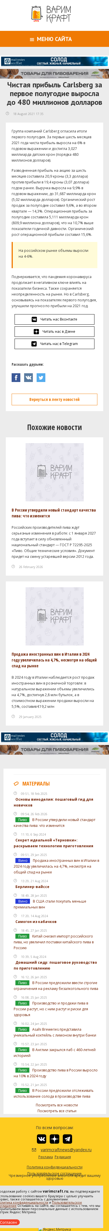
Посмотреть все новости (57, 1105)
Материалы (36, 783)
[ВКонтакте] (30, 376)
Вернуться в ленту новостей (54, 399)
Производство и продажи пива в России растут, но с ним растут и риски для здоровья (51, 1009)
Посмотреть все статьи (56, 1110)
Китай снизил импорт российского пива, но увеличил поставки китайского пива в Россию (54, 942)
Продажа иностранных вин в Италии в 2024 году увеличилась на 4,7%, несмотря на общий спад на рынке (54, 659)
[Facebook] (18, 376)
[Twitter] (42, 376)
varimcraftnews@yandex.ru (59, 1149)
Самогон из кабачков (36, 921)
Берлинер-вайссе (32, 886)
